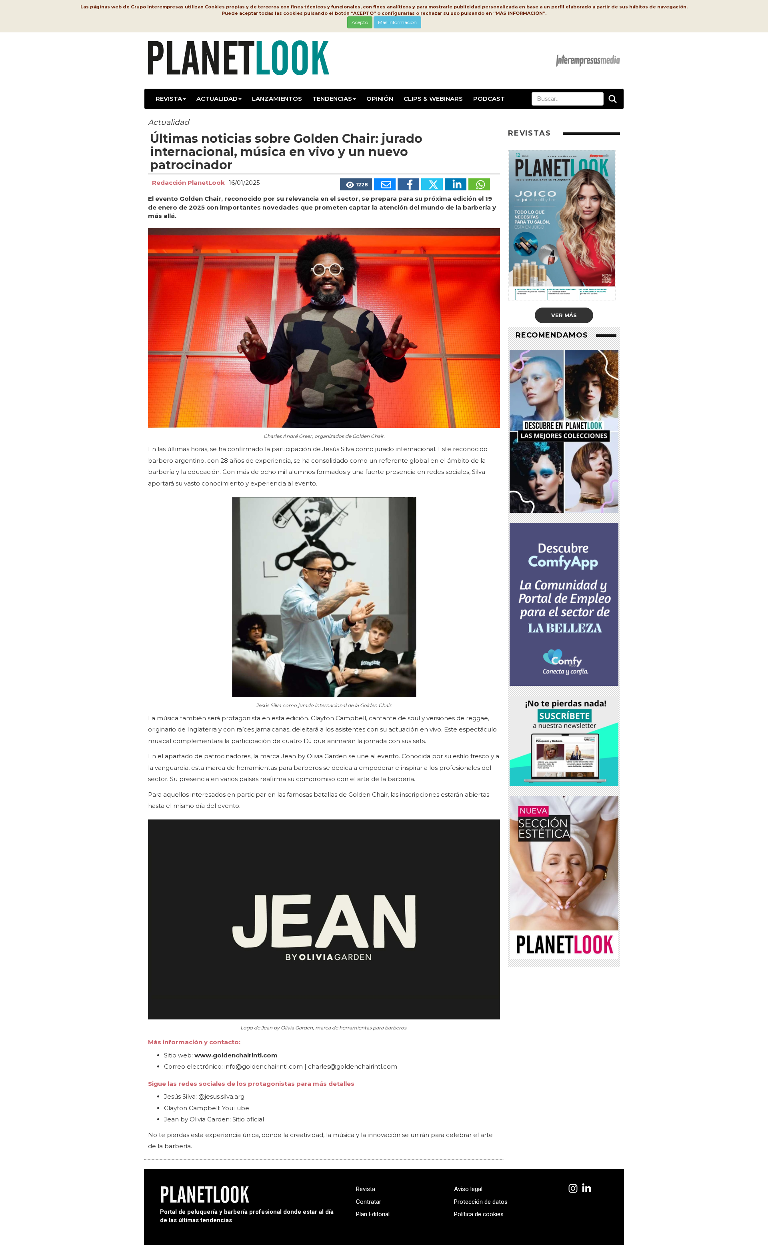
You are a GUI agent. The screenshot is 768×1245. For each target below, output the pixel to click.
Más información (397, 22)
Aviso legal (468, 1189)
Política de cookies (479, 1214)
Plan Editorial (373, 1214)
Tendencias (332, 98)
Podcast (489, 98)
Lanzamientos (277, 98)
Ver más (564, 315)
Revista (169, 98)
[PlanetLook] (573, 1189)
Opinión (379, 98)
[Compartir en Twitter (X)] (432, 184)
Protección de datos (481, 1201)
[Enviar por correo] (385, 184)
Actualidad (217, 98)
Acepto (360, 22)
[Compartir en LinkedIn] (455, 184)
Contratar (368, 1201)
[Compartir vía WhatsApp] (479, 184)
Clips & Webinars (433, 98)
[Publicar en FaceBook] (408, 184)
